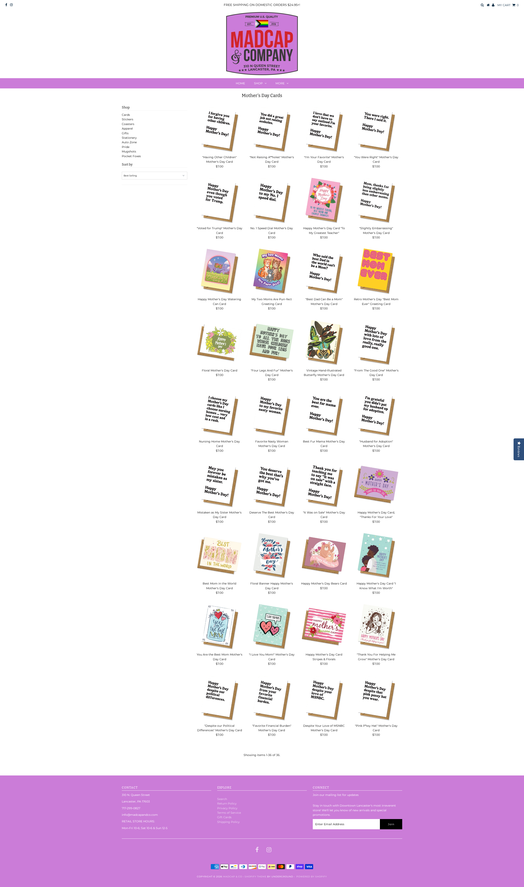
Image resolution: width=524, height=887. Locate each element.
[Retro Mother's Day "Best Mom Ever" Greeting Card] (376, 271)
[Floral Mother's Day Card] (219, 343)
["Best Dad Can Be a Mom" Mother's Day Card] (324, 271)
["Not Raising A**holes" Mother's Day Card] (272, 129)
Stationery (129, 138)
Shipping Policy (228, 822)
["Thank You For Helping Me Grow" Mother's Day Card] (376, 627)
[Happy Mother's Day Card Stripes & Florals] (324, 627)
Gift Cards (224, 817)
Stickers (127, 119)
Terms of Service (229, 813)
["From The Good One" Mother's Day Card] (376, 343)
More (280, 83)
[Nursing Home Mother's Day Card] (219, 414)
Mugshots (129, 151)
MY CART (508, 5)
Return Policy (227, 803)
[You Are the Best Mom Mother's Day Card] (219, 627)
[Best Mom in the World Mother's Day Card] (219, 556)
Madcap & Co (232, 876)
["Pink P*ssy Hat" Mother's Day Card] (376, 698)
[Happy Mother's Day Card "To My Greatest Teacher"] (324, 200)
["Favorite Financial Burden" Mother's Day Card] (272, 698)
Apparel (127, 128)
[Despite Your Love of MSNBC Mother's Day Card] (324, 698)
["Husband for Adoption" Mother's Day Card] (376, 414)
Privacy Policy (227, 808)
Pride (125, 147)
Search (222, 799)
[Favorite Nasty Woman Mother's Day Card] (272, 414)
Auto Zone (129, 142)
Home (240, 83)
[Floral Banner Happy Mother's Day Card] (272, 556)
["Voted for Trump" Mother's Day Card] (219, 200)
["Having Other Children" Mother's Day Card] (219, 129)
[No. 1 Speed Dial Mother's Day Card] (272, 200)
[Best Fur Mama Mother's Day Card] (324, 414)
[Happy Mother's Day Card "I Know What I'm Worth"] (376, 556)
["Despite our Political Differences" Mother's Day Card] (219, 698)
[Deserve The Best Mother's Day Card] (272, 485)
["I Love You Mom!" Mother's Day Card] (272, 627)
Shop (258, 83)
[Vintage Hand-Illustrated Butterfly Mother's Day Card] (324, 343)
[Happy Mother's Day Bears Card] (324, 556)
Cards (126, 115)
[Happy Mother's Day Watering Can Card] (219, 271)
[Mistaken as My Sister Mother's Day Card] (219, 485)
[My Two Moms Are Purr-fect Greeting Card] (272, 271)
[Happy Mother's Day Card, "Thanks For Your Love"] (376, 485)
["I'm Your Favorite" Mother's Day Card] (324, 129)
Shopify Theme (255, 876)
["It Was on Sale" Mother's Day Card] (324, 485)
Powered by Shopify (311, 876)
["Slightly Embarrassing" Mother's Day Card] (376, 200)
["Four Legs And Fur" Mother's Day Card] (272, 343)
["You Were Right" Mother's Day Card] (376, 129)
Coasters (128, 124)
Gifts (125, 133)
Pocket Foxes (131, 156)
